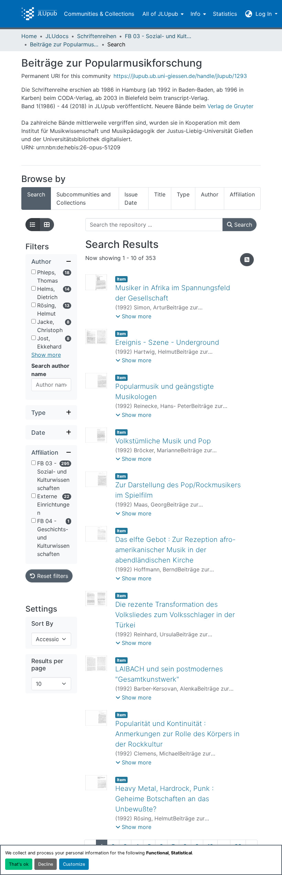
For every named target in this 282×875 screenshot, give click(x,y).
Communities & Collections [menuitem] (99, 13)
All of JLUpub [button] (160, 13)
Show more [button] (46, 354)
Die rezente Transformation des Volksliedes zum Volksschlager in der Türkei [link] (175, 614)
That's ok (19, 864)
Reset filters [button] (51, 575)
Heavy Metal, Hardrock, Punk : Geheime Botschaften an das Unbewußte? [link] (164, 798)
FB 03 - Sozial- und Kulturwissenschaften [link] (159, 36)
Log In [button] (264, 13)
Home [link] (29, 36)
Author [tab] (209, 194)
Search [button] (242, 224)
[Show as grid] (47, 224)
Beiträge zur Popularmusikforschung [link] (64, 44)
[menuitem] (162, 13)
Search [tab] (36, 194)
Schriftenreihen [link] (96, 36)
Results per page (47, 664)
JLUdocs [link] (56, 36)
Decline (45, 864)
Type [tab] (183, 194)
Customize (74, 864)
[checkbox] (33, 272)
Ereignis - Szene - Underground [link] (167, 342)
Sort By (42, 623)
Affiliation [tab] (242, 194)
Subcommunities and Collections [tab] (83, 198)
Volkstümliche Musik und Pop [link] (163, 441)
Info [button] (195, 13)
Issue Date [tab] (131, 198)
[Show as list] (32, 224)
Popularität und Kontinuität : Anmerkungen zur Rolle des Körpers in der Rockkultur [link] (177, 733)
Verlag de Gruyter (230, 106)
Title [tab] (159, 194)
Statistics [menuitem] (225, 13)
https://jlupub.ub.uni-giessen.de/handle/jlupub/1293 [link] (180, 75)
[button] (39, 14)
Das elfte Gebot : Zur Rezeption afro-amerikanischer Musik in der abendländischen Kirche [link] (175, 549)
